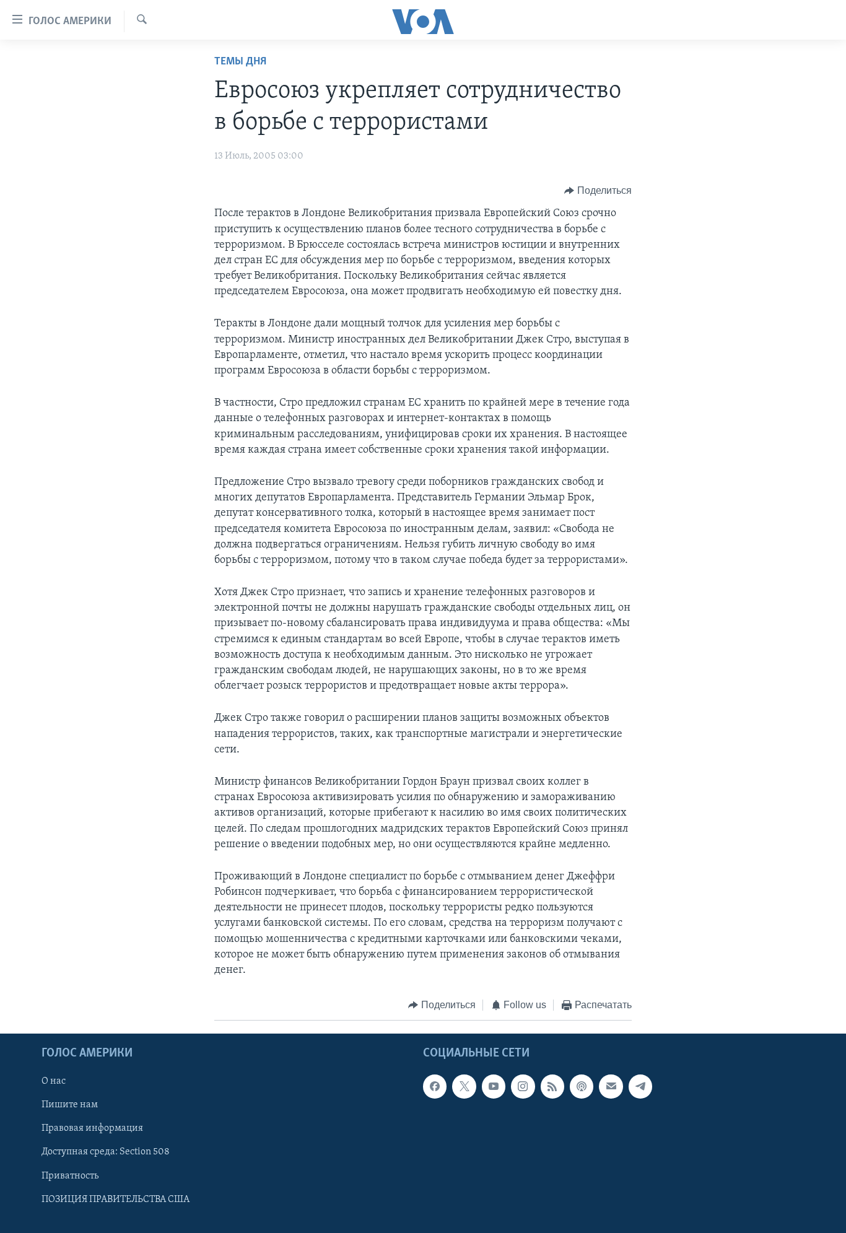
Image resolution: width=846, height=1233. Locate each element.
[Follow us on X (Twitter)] (464, 1086)
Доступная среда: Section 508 (105, 1152)
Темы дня (240, 62)
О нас (53, 1081)
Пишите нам (69, 1105)
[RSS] (552, 1086)
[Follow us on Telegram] (640, 1086)
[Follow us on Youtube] (493, 1086)
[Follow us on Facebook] (435, 1086)
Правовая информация (92, 1128)
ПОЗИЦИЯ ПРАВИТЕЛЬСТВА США (115, 1199)
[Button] (598, 191)
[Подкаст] (581, 1086)
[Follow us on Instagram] (522, 1086)
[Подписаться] (610, 1086)
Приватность (69, 1175)
